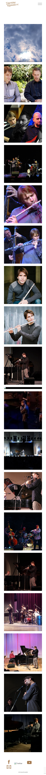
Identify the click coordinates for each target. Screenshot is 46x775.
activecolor (25, 772)
